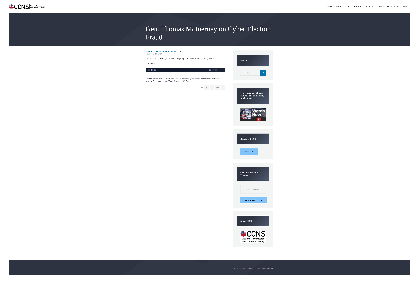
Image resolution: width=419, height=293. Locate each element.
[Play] (148, 70)
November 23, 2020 (154, 54)
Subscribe (251, 200)
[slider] (221, 70)
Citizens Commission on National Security (164, 51)
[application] (185, 70)
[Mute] (216, 70)
